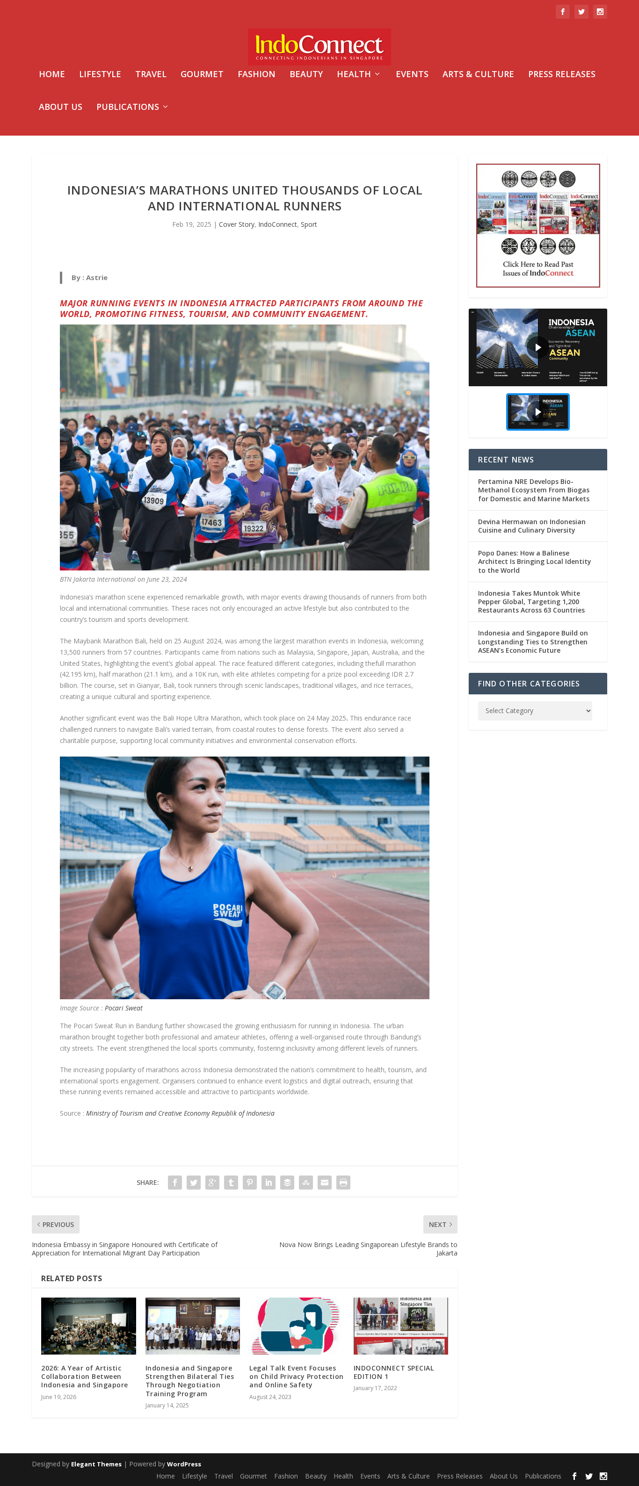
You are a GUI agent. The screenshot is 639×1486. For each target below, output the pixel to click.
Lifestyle (100, 74)
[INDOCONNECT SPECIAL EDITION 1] (401, 1326)
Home (52, 74)
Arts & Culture (478, 74)
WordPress (184, 1464)
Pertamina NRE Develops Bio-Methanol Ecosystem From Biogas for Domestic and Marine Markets (533, 490)
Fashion (257, 74)
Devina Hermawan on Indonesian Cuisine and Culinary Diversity (532, 525)
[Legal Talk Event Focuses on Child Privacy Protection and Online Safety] (296, 1326)
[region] (538, 373)
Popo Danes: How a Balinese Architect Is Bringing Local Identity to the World (534, 561)
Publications (127, 107)
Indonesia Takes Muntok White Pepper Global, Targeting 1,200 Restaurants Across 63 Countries (531, 601)
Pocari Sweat (124, 1007)
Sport (309, 224)
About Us (60, 107)
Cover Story (236, 224)
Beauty (306, 74)
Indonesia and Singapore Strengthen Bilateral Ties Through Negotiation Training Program (189, 1380)
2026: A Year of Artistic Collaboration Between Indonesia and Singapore (84, 1376)
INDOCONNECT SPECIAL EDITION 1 (394, 1372)
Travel (151, 74)
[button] (538, 347)
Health (354, 74)
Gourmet (202, 74)
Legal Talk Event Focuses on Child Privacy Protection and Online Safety (296, 1376)
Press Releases (561, 74)
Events (412, 74)
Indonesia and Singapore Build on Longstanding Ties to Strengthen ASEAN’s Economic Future (533, 641)
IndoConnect (277, 224)
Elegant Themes (96, 1464)
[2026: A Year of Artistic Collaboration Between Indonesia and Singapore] (88, 1326)
